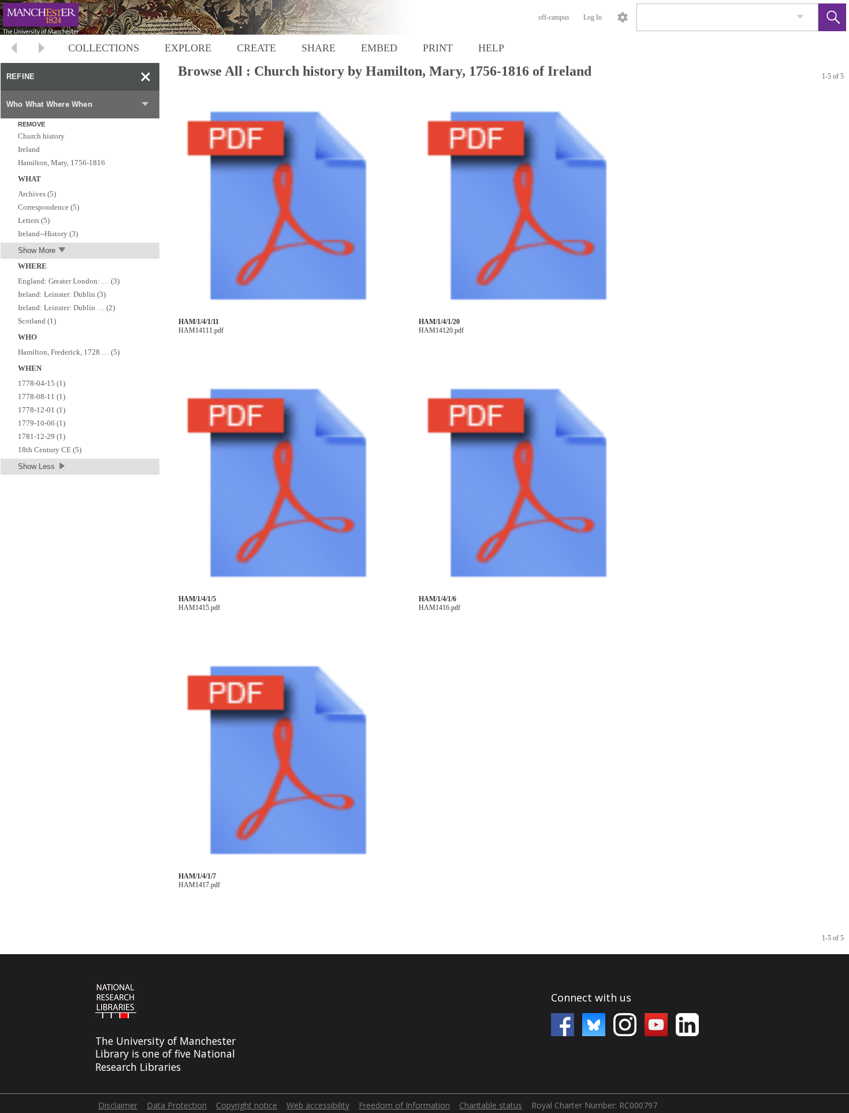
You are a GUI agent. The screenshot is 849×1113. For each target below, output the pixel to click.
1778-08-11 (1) (41, 396)
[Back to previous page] (14, 49)
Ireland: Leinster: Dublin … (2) (66, 307)
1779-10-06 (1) (41, 423)
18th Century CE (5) (49, 449)
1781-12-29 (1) (41, 436)
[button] (832, 17)
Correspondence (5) (48, 207)
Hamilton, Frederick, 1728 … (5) (69, 352)
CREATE (256, 48)
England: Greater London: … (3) (69, 281)
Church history (41, 136)
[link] (800, 17)
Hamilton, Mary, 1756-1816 (61, 162)
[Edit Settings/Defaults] (622, 17)
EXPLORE (188, 48)
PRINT (438, 48)
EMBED (379, 48)
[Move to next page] (41, 49)
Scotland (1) (37, 321)
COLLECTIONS (103, 48)
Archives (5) (37, 193)
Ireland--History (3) (48, 233)
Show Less (36, 466)
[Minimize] (145, 77)
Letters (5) (34, 220)
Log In (592, 17)
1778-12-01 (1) (41, 409)
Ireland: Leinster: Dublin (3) (62, 294)
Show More (36, 250)
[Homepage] (217, 17)
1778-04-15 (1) (41, 383)
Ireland (29, 149)
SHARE (318, 48)
